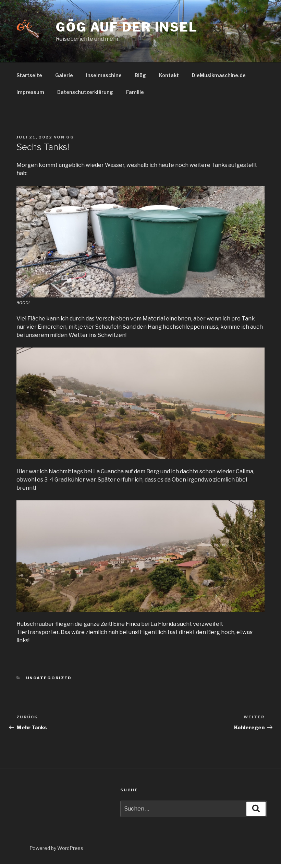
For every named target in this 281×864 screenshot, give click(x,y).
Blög (140, 75)
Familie (135, 92)
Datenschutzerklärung (85, 92)
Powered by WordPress (56, 848)
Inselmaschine (104, 75)
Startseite (29, 75)
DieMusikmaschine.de (219, 75)
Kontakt (169, 75)
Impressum (30, 92)
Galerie (64, 75)
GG (70, 137)
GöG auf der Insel (127, 27)
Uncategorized (49, 678)
